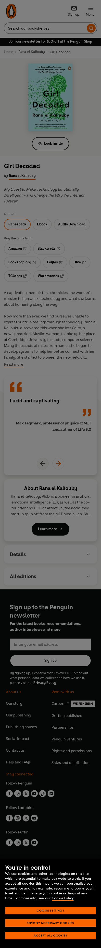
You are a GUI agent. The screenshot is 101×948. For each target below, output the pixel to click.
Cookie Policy (63, 898)
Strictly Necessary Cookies (50, 923)
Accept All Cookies (50, 935)
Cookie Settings (50, 910)
